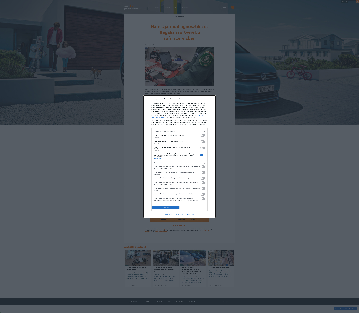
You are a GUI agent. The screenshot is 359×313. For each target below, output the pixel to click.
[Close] (212, 99)
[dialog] (179, 156)
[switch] (202, 135)
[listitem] (179, 131)
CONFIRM (166, 207)
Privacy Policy (190, 214)
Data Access (179, 214)
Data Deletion (169, 214)
